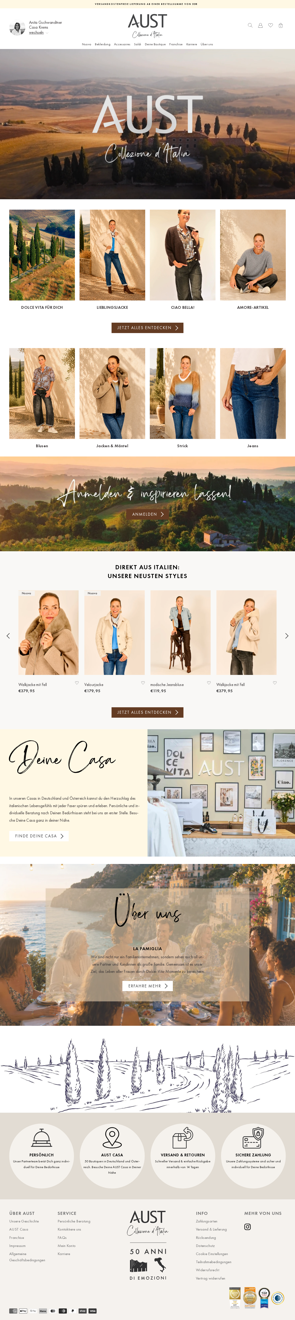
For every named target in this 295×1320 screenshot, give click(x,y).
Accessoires (122, 44)
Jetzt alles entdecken (145, 327)
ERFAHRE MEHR (144, 986)
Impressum (17, 1245)
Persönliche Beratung (74, 1221)
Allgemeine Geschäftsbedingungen (27, 1256)
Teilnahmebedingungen (213, 1261)
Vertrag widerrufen (210, 1278)
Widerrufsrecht (207, 1270)
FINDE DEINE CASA (36, 836)
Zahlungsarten (207, 1221)
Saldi (137, 44)
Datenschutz (205, 1245)
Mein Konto (67, 1245)
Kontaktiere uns (69, 1229)
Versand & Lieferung (211, 1229)
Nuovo (86, 44)
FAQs (62, 1237)
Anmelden (144, 514)
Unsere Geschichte (24, 1221)
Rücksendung (206, 1237)
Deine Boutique (155, 44)
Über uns (207, 44)
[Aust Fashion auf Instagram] (248, 1227)
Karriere (191, 44)
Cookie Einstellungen (212, 1253)
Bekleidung (102, 44)
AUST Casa (18, 1229)
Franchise (176, 44)
